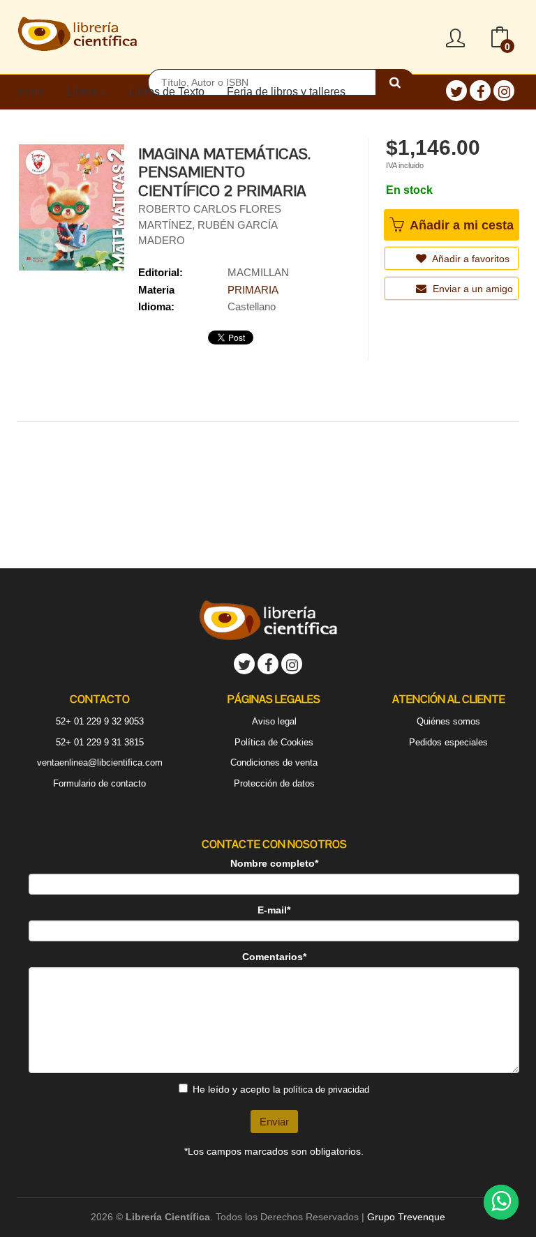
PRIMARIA (253, 290)
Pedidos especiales (448, 742)
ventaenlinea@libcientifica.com (100, 762)
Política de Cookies (273, 742)
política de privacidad (326, 1089)
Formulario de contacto (99, 783)
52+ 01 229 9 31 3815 (100, 742)
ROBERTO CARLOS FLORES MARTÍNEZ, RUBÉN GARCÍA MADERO (209, 224)
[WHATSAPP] (501, 1202)
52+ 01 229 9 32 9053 (100, 721)
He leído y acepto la (281, 1089)
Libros (83, 92)
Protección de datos (274, 783)
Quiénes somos (448, 721)
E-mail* (274, 910)
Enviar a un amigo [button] (471, 288)
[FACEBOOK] (480, 90)
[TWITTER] (456, 90)
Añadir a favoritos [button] (469, 258)
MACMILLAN (258, 272)
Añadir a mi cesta (460, 225)
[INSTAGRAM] (503, 90)
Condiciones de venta (274, 762)
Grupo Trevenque (406, 1216)
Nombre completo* (274, 863)
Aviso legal (274, 721)
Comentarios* (274, 957)
